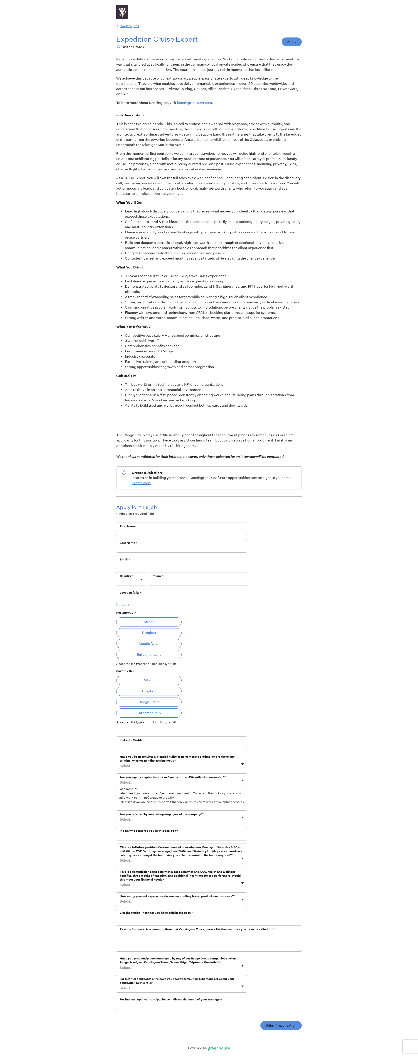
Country (126, 576)
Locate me (124, 605)
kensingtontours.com (194, 103)
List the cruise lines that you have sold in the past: (156, 913)
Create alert (141, 483)
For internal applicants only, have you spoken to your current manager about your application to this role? (177, 981)
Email (125, 559)
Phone (158, 576)
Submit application (281, 1025)
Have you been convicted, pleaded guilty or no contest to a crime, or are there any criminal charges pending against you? (177, 758)
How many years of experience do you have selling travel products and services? (178, 896)
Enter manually (149, 654)
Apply (292, 42)
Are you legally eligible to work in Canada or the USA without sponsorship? (173, 777)
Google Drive (148, 644)
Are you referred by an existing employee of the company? (162, 814)
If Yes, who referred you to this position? (149, 831)
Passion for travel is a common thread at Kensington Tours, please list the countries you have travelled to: (197, 929)
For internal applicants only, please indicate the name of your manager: (171, 999)
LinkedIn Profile (131, 740)
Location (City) (131, 592)
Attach (149, 622)
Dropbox (149, 633)
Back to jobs (129, 26)
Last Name (128, 543)
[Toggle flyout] (141, 579)
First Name (129, 526)
